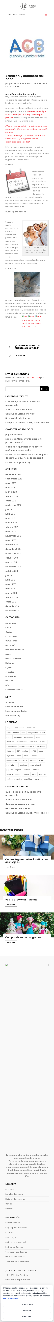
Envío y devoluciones (15, 1257)
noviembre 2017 (13, 505)
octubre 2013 (11, 571)
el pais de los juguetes (16, 446)
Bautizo (8, 627)
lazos (19, 756)
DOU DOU (20, 355)
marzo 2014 (11, 562)
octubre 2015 (11, 557)
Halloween (10, 663)
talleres (26, 774)
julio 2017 (9, 509)
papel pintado (12, 765)
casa (38, 737)
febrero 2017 (11, 527)
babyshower (33, 733)
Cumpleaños (11, 641)
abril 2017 (10, 518)
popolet (13, 83)
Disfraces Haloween (14, 649)
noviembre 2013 (13, 566)
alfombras (31, 728)
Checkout (9, 1208)
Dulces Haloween (13, 658)
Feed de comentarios (16, 711)
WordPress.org (12, 715)
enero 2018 (10, 500)
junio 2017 (10, 513)
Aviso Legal (10, 1237)
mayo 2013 (10, 584)
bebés (9, 737)
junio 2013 (10, 579)
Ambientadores (13, 733)
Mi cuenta (9, 1189)
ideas (41, 751)
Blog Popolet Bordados (16, 1227)
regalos (18, 770)
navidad (33, 760)
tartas (34, 774)
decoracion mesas (26, 746)
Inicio (19, 434)
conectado (34, 377)
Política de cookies (11, 1298)
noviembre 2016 (13, 535)
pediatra (23, 765)
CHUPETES (10, 742)
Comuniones (11, 636)
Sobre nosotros (12, 1222)
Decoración (10, 645)
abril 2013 (10, 588)
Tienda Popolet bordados (17, 1261)
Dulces (8, 654)
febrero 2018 (11, 496)
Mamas (34, 756)
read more (11, 867)
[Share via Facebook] (25, 326)
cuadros (43, 742)
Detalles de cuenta (14, 1194)
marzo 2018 (11, 491)
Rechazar (27, 1310)
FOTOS (33, 751)
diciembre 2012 (13, 606)
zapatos (38, 779)
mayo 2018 (10, 483)
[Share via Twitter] (38, 326)
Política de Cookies (14, 1247)
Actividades (35, 83)
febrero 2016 (11, 544)
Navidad (9, 681)
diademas (10, 751)
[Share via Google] (31, 326)
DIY (18, 751)
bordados (18, 737)
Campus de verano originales (20, 413)
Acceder (9, 702)
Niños (44, 83)
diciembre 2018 (13, 474)
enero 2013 (10, 601)
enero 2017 (10, 531)
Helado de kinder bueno (17, 418)
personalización (36, 765)
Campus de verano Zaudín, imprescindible (27, 422)
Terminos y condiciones (16, 1252)
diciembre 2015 (13, 549)
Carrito (8, 1204)
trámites (42, 774)
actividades (19, 728)
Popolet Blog (23, 462)
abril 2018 (10, 487)
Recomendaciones (14, 690)
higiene (8, 667)
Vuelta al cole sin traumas (18, 409)
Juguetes (9, 672)
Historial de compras (15, 1199)
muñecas (23, 760)
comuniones (22, 742)
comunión (33, 742)
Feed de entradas (14, 706)
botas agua (28, 737)
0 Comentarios (12, 87)
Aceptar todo (27, 1304)
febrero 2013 (11, 597)
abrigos (9, 728)
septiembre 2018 (13, 478)
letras (26, 756)
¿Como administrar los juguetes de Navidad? (27, 346)
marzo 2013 (11, 593)
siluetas (36, 770)
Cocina (8, 632)
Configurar (27, 1316)
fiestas (25, 751)
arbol (23, 733)
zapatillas (28, 779)
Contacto (9, 1232)
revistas (27, 770)
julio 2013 (9, 575)
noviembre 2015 (13, 553)
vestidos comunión (14, 779)
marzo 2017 (11, 522)
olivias (41, 760)
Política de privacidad (15, 1242)
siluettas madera (13, 774)
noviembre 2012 (13, 610)
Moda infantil (11, 676)
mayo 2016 (10, 540)
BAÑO (42, 733)
